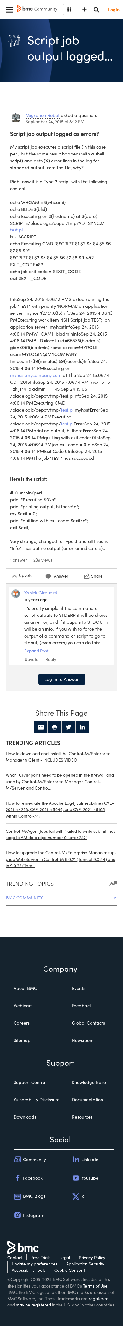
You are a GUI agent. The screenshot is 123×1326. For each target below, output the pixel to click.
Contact (14, 1257)
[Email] (40, 727)
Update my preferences (34, 1264)
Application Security (85, 1264)
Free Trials (40, 1257)
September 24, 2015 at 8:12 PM (55, 122)
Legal (64, 1257)
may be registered (33, 1305)
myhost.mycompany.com (36, 375)
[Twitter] (68, 727)
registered (98, 1298)
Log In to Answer (61, 679)
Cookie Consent (69, 1270)
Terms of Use (95, 1286)
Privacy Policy (92, 1257)
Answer (61, 576)
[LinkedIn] (82, 727)
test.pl (16, 229)
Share (97, 576)
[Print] (54, 727)
